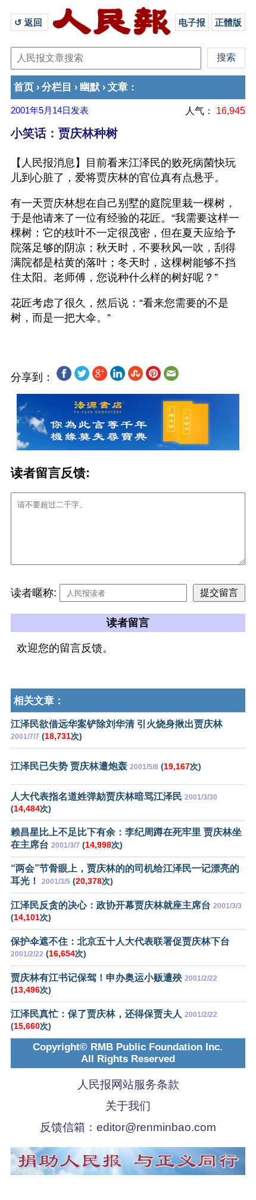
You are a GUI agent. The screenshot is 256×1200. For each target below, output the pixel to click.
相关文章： (39, 700)
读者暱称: (34, 593)
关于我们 (128, 1106)
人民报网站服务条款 (128, 1084)
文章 (118, 87)
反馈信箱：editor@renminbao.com (128, 1127)
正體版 (228, 22)
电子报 (192, 22)
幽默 (90, 87)
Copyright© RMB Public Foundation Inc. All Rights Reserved (128, 1053)
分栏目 (57, 87)
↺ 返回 (29, 22)
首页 (24, 87)
